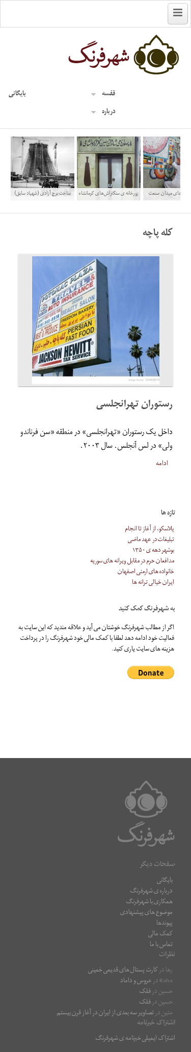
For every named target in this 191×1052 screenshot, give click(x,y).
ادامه (162, 464)
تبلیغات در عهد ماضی (151, 540)
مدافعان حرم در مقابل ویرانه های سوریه (132, 562)
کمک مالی (160, 934)
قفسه (108, 94)
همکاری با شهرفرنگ (149, 902)
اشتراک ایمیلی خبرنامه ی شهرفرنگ (135, 1039)
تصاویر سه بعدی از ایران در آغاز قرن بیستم (105, 1013)
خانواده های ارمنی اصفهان (146, 572)
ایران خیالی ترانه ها (153, 583)
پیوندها (164, 923)
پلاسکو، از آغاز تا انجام (149, 529)
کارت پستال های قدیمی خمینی (123, 970)
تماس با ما (161, 945)
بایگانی (17, 94)
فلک (145, 992)
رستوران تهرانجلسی (134, 405)
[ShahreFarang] (96, 55)
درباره (109, 112)
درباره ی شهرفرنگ (151, 891)
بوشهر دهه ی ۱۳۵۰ (153, 551)
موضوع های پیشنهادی (146, 913)
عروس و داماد (136, 981)
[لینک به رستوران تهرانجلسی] (95, 320)
